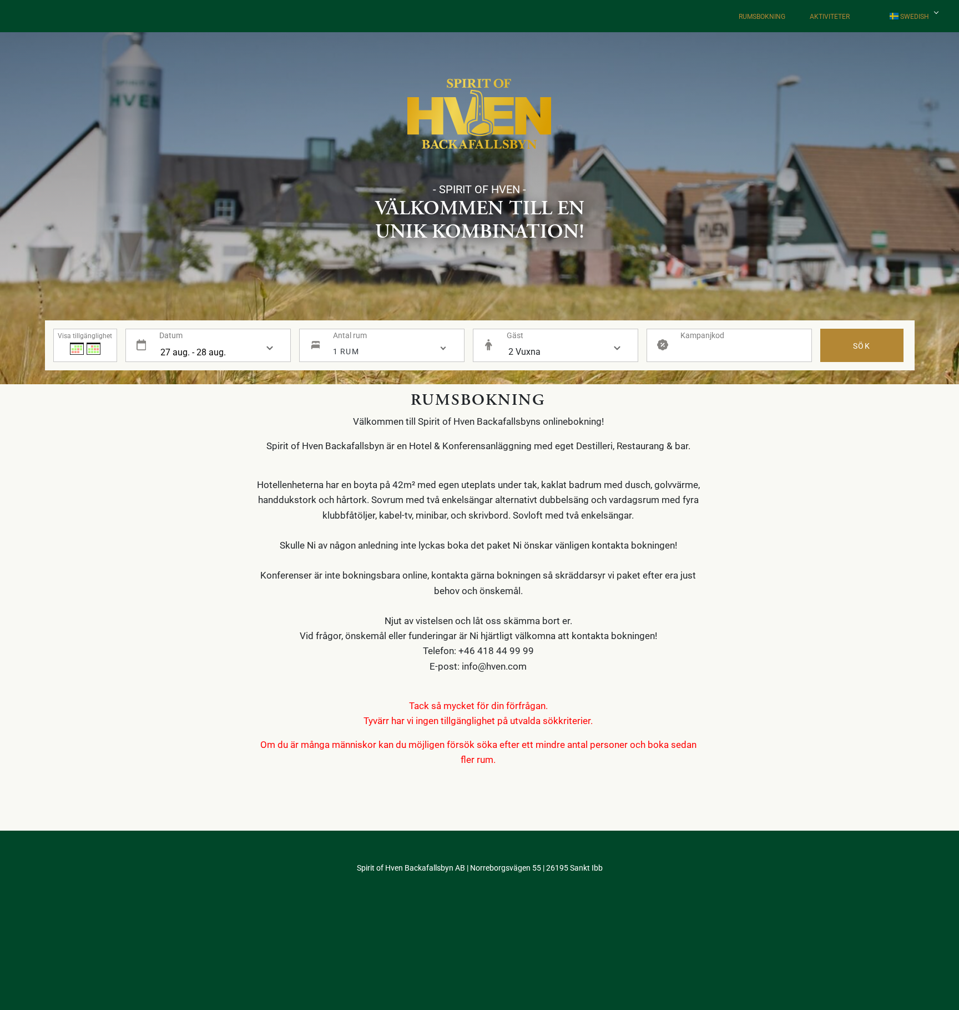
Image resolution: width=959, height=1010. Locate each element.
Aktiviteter (830, 16)
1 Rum (346, 351)
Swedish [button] (914, 16)
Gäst (515, 335)
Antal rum (350, 335)
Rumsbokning (762, 16)
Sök (861, 345)
